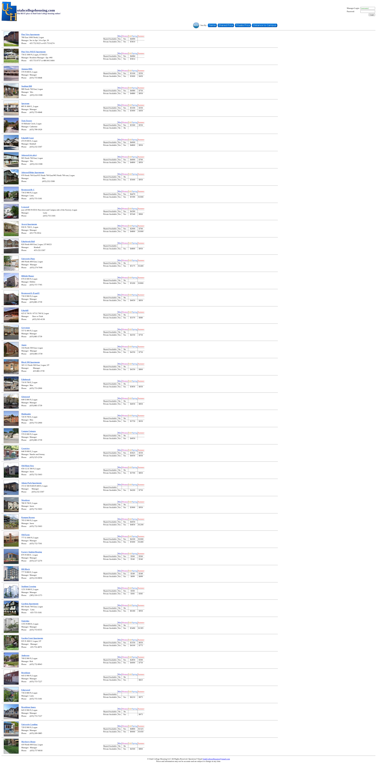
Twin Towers (26, 121)
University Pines (28, 259)
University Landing (29, 724)
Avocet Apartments (29, 224)
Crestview (25, 448)
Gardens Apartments (29, 604)
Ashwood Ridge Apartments (32, 172)
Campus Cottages (28, 431)
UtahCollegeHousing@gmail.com (216, 759)
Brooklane (25, 673)
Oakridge (25, 621)
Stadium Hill (26, 86)
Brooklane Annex (28, 707)
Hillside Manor (27, 276)
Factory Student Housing (31, 552)
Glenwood (25, 397)
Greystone (25, 328)
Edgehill (24, 310)
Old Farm (25, 535)
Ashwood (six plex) (29, 155)
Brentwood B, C (27, 190)
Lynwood (25, 207)
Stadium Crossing (28, 586)
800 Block (25, 569)
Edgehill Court (27, 138)
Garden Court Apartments (32, 638)
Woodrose (25, 500)
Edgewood (25, 690)
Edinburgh (25, 379)
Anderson (25, 655)
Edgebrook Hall (28, 241)
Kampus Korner (28, 517)
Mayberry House (28, 742)
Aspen (23, 345)
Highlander (26, 414)
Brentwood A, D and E (30, 293)
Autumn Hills (26, 69)
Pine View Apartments (30, 34)
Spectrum (25, 103)
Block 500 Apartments (30, 362)
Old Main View (27, 466)
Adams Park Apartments (31, 483)
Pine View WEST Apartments (33, 52)
